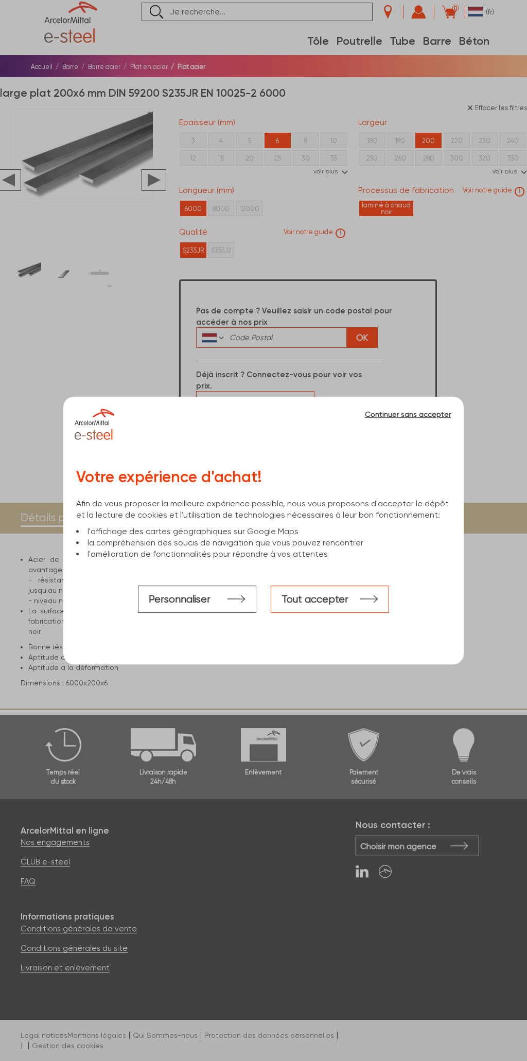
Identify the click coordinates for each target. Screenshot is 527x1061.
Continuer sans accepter (408, 414)
